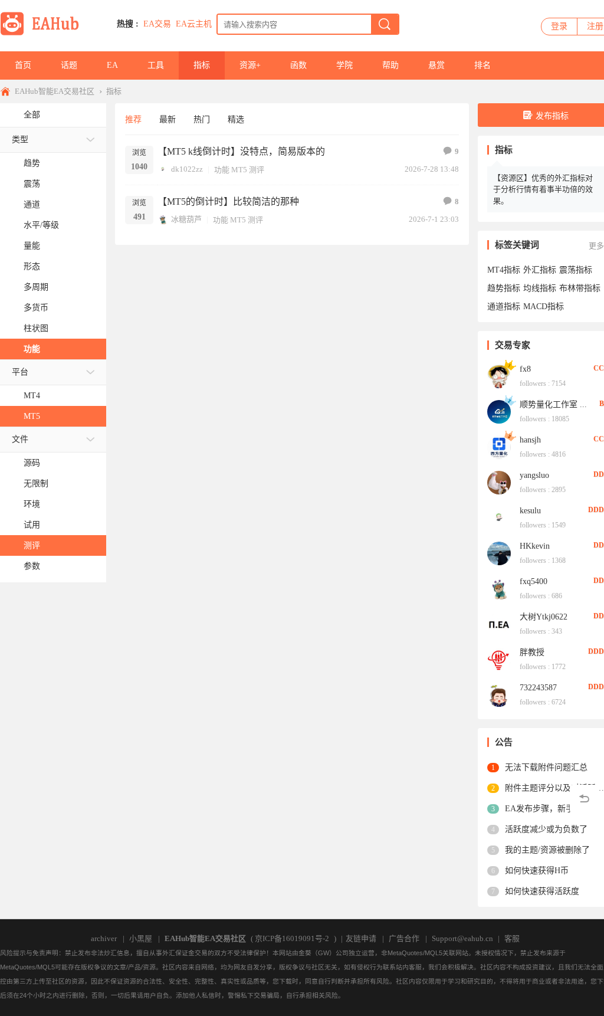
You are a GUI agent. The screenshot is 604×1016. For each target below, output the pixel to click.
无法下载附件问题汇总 (546, 767)
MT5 (32, 416)
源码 (32, 462)
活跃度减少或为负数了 (546, 829)
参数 (32, 566)
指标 (201, 65)
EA (112, 65)
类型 (20, 139)
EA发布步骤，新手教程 (547, 808)
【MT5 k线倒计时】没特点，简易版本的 (241, 151)
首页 (23, 65)
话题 (69, 65)
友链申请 (361, 938)
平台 (20, 372)
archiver (104, 938)
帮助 (390, 65)
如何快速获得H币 (537, 870)
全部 (32, 114)
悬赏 (436, 65)
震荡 (32, 183)
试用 (32, 524)
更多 (596, 245)
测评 (32, 545)
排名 (482, 65)
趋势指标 (503, 288)
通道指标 (503, 306)
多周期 (36, 287)
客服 (512, 938)
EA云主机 (194, 23)
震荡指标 (575, 270)
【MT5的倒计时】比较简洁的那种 (228, 201)
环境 (32, 504)
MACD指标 (543, 306)
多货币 (36, 307)
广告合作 (404, 938)
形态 (32, 266)
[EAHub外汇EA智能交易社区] (43, 33)
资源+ (250, 65)
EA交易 (157, 23)
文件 (20, 439)
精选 (236, 119)
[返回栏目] (584, 799)
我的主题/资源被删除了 (547, 849)
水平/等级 (41, 225)
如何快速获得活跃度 (542, 891)
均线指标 (539, 288)
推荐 (133, 119)
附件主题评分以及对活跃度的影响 (554, 788)
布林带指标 (579, 288)
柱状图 (36, 328)
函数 (298, 65)
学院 (344, 65)
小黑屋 (140, 938)
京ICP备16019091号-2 (292, 938)
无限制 (36, 483)
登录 (559, 26)
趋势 (32, 163)
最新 (167, 119)
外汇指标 (539, 270)
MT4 (32, 395)
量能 (32, 245)
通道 (32, 204)
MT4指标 (503, 270)
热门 (201, 119)
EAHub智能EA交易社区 (54, 91)
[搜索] (384, 24)
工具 (155, 65)
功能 (32, 349)
